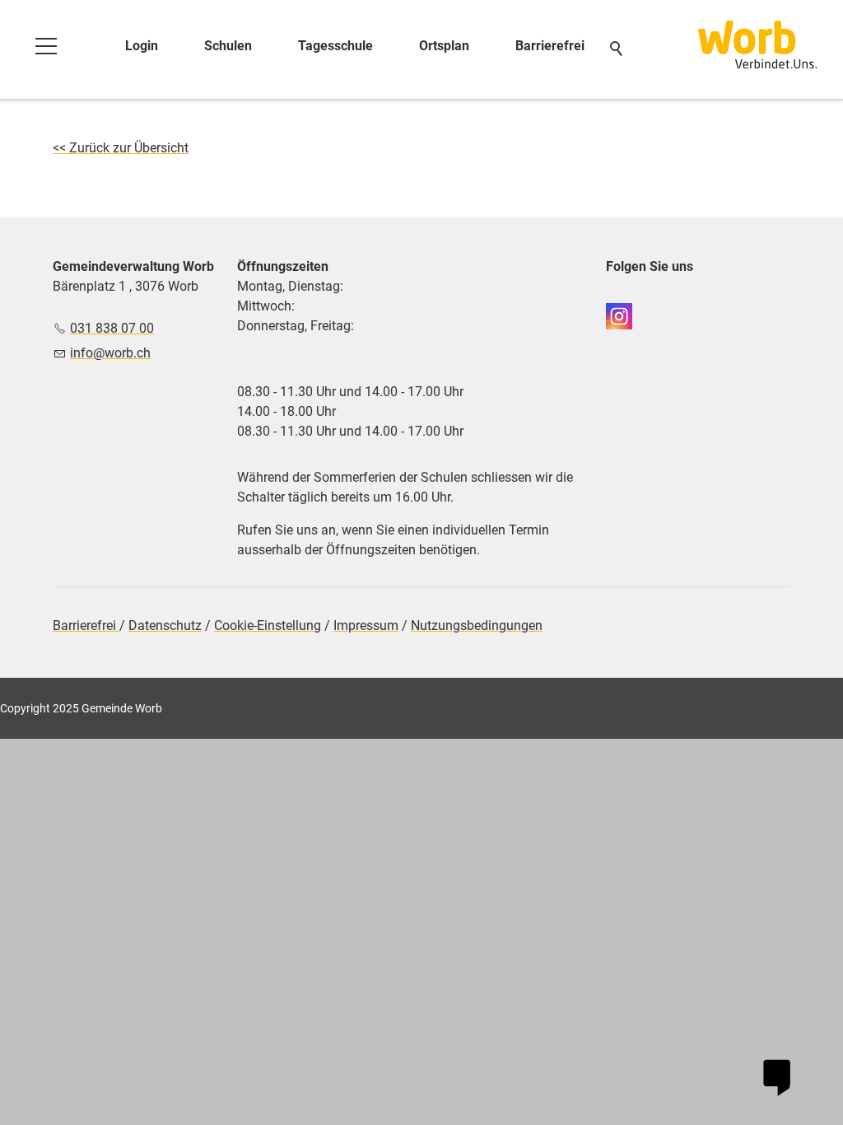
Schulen (228, 46)
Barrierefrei (550, 46)
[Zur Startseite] (757, 44)
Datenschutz (165, 625)
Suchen (617, 49)
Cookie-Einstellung (267, 625)
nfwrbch (112, 353)
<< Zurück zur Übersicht (121, 148)
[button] (46, 46)
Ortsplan (444, 46)
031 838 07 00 (112, 328)
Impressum (365, 625)
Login (141, 46)
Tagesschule (335, 46)
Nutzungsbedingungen (477, 625)
